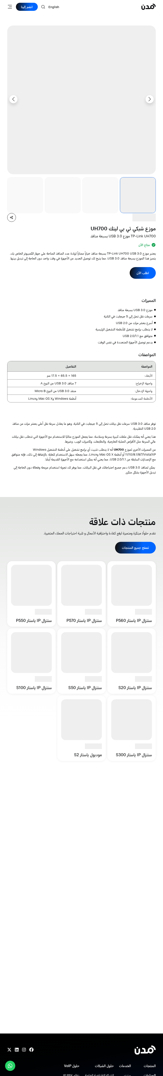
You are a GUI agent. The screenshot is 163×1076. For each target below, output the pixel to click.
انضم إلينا (27, 7)
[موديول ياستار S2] (81, 728)
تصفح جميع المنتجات (135, 547)
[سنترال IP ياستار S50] (81, 661)
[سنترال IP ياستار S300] (131, 728)
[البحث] (43, 7)
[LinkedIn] (17, 1050)
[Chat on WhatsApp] (10, 1066)
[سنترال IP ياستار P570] (81, 594)
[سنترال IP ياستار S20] (131, 661)
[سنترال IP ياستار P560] (131, 594)
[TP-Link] (144, 217)
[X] (9, 1050)
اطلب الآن (142, 273)
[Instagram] (24, 1050)
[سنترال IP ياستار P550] (31, 594)
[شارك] (11, 217)
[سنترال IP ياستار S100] (31, 661)
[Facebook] (31, 1050)
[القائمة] (10, 6)
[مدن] (148, 7)
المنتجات (150, 1065)
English (53, 6)
